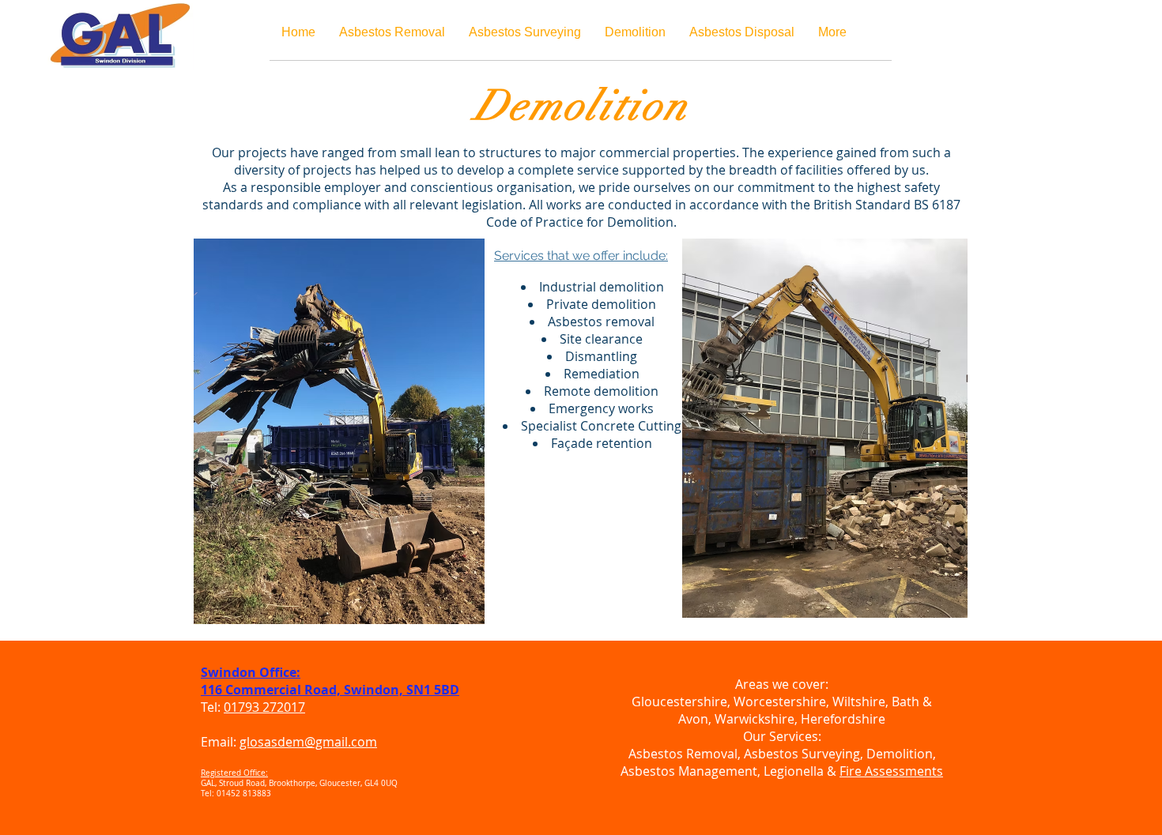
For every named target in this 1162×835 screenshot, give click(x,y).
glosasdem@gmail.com (308, 741)
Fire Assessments (891, 771)
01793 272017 (264, 707)
